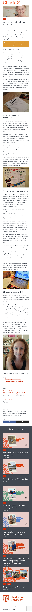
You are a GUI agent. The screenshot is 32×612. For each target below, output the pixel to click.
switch (13, 415)
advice (4, 411)
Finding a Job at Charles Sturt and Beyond (20, 392)
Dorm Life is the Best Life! (14, 587)
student (24, 413)
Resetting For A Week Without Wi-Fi (16, 480)
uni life (19, 415)
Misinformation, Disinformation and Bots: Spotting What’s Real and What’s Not (16, 560)
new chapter (12, 413)
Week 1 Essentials (7, 399)
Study (9, 584)
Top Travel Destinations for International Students (14, 533)
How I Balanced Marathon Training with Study (14, 506)
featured (23, 411)
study (4, 415)
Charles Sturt (10, 411)
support (8, 415)
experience (18, 411)
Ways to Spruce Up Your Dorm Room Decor (16, 454)
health (4, 413)
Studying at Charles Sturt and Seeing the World (8, 392)
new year (19, 413)
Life (4, 19)
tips (16, 415)
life (7, 413)
